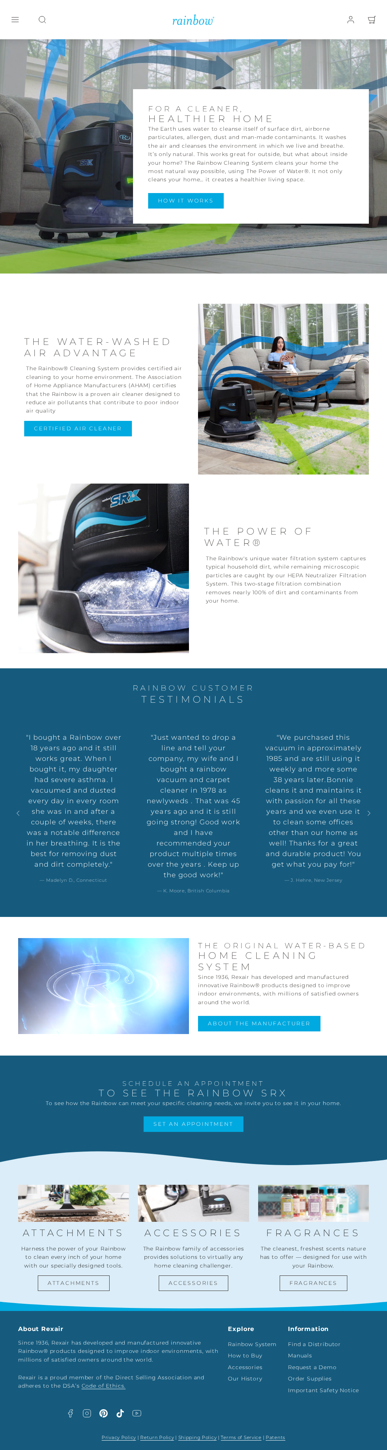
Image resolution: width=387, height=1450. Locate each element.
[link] (351, 20)
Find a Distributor (314, 1344)
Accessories (193, 1283)
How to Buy (245, 1355)
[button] (15, 20)
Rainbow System (252, 1344)
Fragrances (313, 1283)
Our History (245, 1378)
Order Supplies (310, 1378)
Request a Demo (312, 1367)
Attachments (74, 1283)
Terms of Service (241, 1437)
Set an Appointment (193, 1124)
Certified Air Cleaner (78, 428)
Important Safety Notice (323, 1390)
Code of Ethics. (104, 1385)
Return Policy (157, 1437)
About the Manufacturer (259, 1023)
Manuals (300, 1355)
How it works (186, 200)
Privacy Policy (119, 1437)
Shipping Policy (197, 1437)
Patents (275, 1437)
